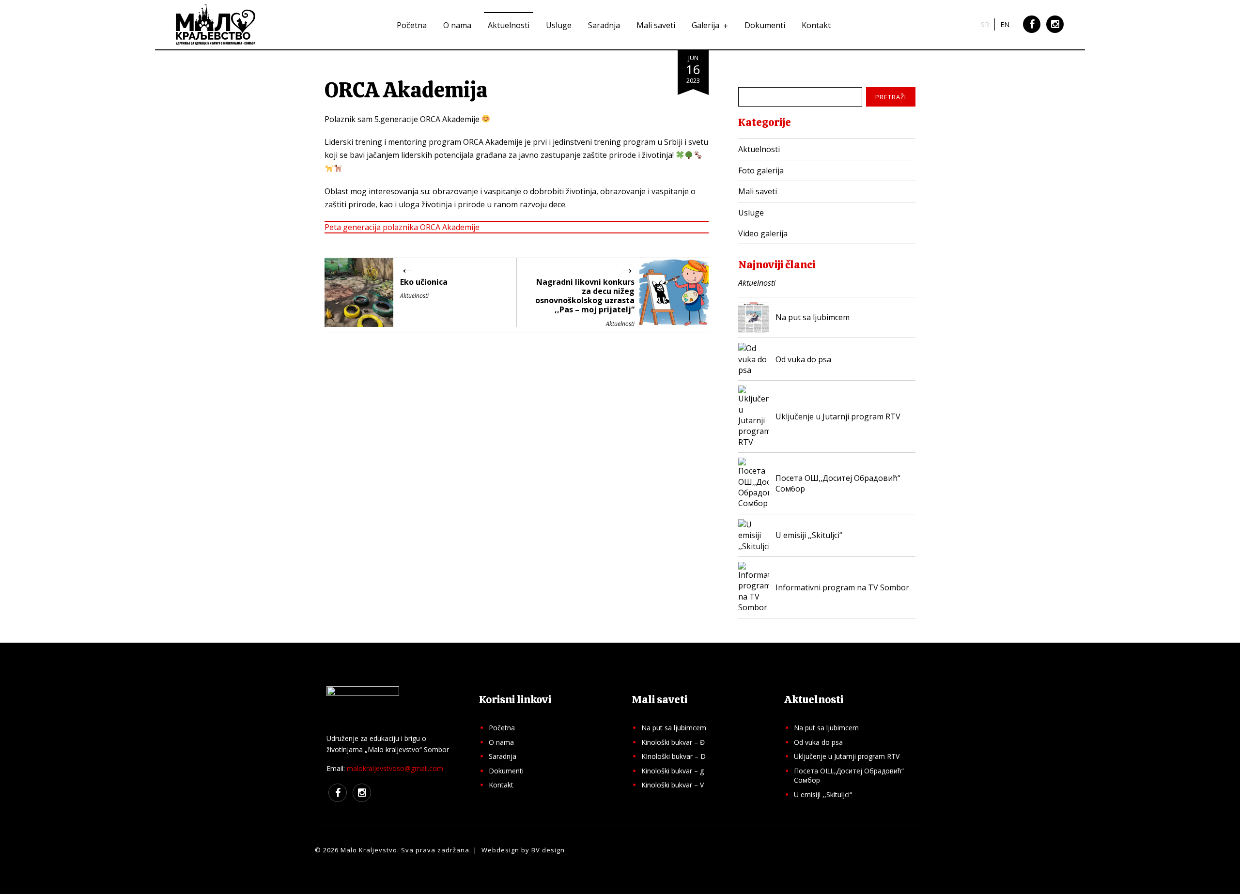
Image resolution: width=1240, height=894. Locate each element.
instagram (1055, 32)
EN (1004, 24)
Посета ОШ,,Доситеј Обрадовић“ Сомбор (849, 775)
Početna (412, 25)
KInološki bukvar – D (673, 756)
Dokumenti (764, 25)
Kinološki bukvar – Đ (673, 742)
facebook (1031, 32)
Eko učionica (424, 282)
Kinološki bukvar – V (672, 784)
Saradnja (604, 25)
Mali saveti (655, 25)
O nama (457, 25)
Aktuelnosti (508, 25)
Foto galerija (761, 170)
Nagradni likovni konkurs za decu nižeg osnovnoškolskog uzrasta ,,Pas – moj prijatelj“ (585, 296)
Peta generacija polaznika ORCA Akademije (402, 227)
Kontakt (816, 25)
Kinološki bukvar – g (672, 770)
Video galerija (763, 233)
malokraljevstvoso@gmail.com (395, 768)
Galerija (705, 25)
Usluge (559, 25)
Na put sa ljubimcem (673, 727)
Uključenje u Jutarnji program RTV (846, 756)
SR (985, 24)
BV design (548, 850)
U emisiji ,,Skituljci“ (823, 794)
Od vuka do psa (818, 742)
